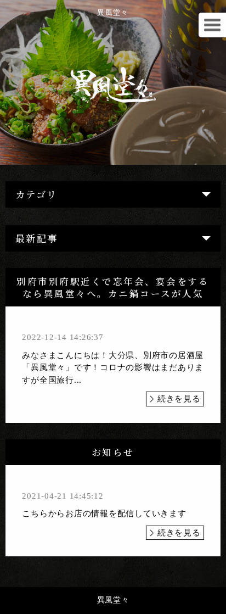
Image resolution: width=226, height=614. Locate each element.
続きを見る (179, 398)
